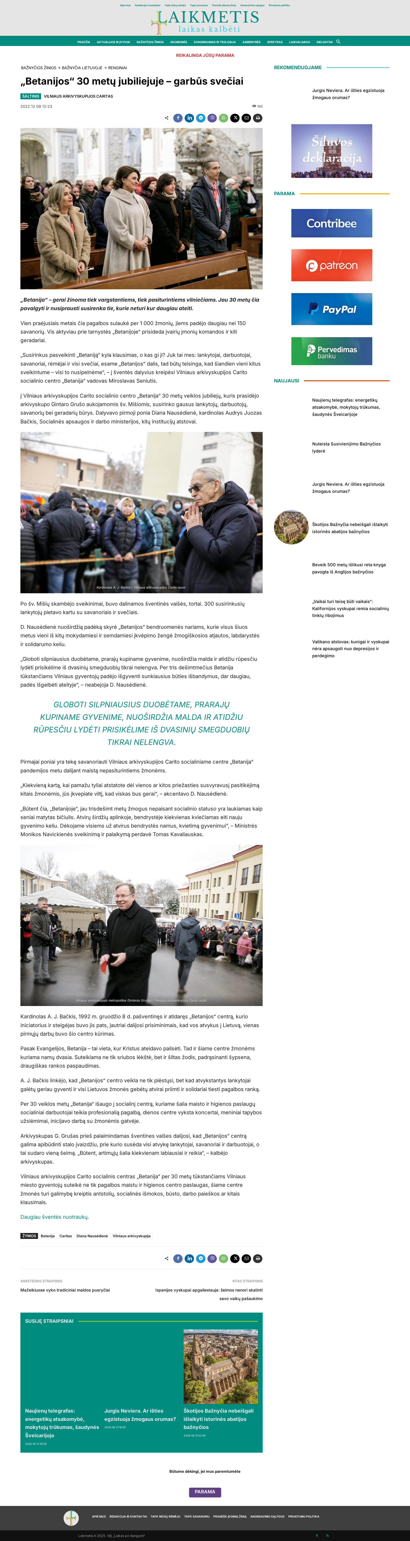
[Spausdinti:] (257, 117)
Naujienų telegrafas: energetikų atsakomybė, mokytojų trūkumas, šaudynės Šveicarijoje (346, 407)
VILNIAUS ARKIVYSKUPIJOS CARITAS (78, 96)
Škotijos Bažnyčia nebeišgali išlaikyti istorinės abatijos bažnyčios (219, 1419)
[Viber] (212, 117)
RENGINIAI (117, 67)
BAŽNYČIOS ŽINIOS (38, 67)
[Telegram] (200, 117)
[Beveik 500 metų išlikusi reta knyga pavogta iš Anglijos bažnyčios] (291, 567)
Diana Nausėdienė (92, 1236)
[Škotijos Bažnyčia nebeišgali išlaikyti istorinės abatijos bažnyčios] (221, 1366)
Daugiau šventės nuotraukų (54, 1217)
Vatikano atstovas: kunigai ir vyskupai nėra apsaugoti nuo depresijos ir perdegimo (350, 648)
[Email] (246, 117)
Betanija (48, 1236)
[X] (235, 117)
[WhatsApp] (223, 117)
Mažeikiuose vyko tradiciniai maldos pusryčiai (65, 1290)
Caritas (66, 1236)
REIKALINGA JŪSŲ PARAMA (205, 55)
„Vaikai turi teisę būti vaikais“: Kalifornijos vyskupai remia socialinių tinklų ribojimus (350, 608)
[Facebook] (178, 117)
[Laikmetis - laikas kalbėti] (205, 22)
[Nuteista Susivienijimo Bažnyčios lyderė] (291, 446)
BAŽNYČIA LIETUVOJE (82, 67)
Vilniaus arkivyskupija (132, 1236)
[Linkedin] (189, 117)
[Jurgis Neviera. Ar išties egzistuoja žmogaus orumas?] (141, 1366)
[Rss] (327, 1536)
